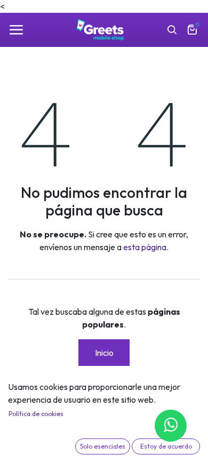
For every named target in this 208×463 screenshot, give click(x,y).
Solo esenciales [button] (102, 446)
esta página (144, 247)
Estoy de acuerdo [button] (166, 446)
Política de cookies (36, 414)
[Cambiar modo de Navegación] (16, 30)
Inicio (104, 352)
